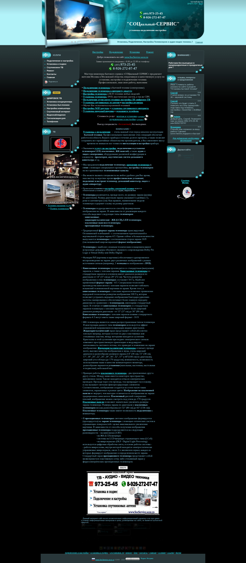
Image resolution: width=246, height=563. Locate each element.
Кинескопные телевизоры (133, 271)
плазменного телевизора (114, 373)
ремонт (129, 553)
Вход (201, 4)
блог (136, 553)
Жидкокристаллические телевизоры (117, 348)
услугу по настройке (105, 148)
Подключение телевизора (96, 87)
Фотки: (185, 183)
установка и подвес (99, 553)
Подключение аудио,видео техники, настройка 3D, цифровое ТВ (116, 99)
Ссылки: (185, 180)
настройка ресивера (132, 102)
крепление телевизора (138, 164)
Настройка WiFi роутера (96, 108)
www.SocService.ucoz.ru (136, 57)
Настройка (97, 52)
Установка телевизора (95, 96)
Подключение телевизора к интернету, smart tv (107, 91)
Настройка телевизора (95, 93)
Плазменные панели (93, 402)
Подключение (116, 52)
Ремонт (150, 52)
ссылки (170, 553)
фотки (178, 553)
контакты (143, 553)
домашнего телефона (127, 111)
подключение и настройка (77, 553)
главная (152, 553)
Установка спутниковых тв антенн (101, 102)
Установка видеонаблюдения (98, 111)
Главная (199, 42)
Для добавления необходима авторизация (186, 139)
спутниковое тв (117, 553)
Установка (134, 52)
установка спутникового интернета (130, 108)
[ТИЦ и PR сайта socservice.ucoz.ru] (126, 528)
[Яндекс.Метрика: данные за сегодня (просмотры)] (147, 559)
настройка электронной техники (119, 188)
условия (162, 553)
